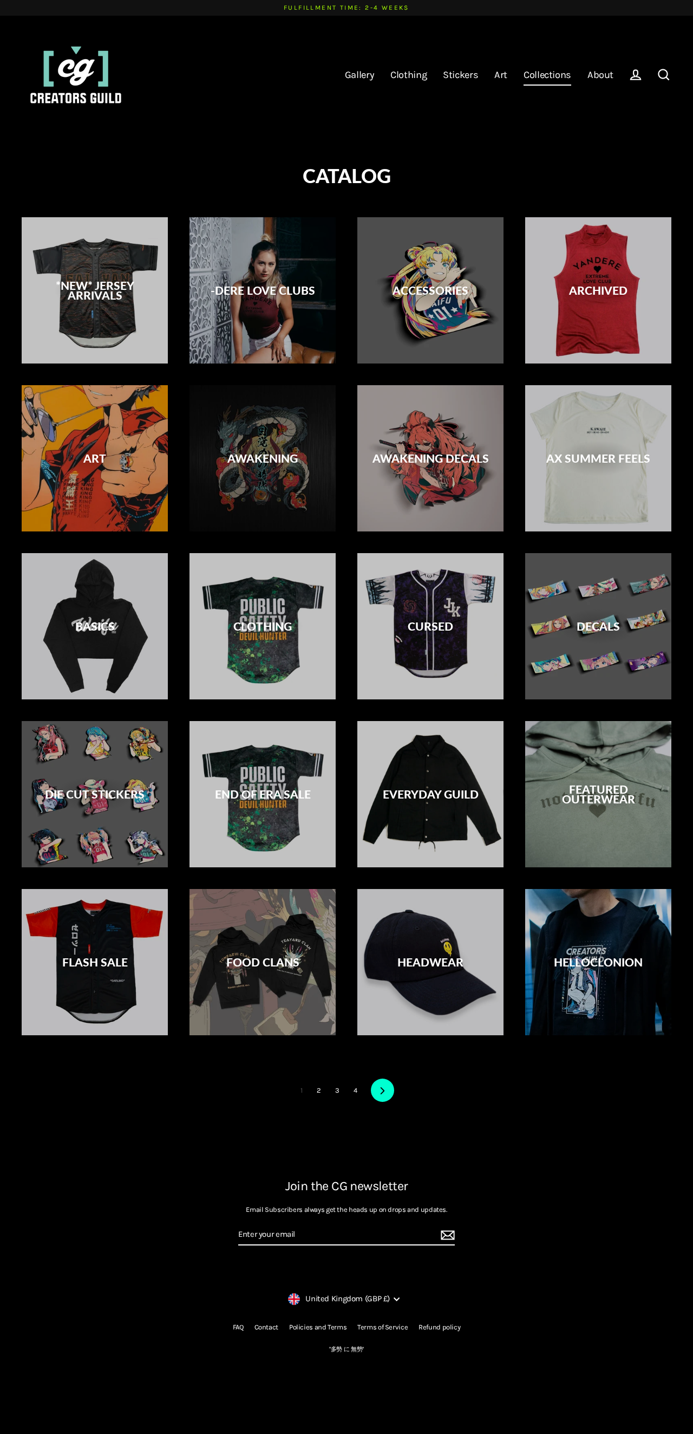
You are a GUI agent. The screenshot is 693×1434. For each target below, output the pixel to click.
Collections (547, 75)
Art (500, 75)
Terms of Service (382, 1327)
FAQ (238, 1327)
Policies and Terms (317, 1327)
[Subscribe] (446, 1235)
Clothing (408, 75)
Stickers (460, 75)
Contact (266, 1327)
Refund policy (439, 1327)
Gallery (359, 75)
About (600, 75)
